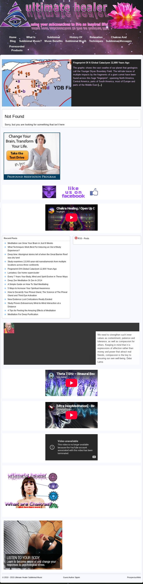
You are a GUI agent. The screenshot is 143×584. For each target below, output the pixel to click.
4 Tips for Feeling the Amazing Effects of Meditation (32, 310)
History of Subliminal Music (75, 38)
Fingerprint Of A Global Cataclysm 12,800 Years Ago (32, 269)
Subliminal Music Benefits (53, 38)
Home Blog (12, 38)
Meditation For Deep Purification (23, 314)
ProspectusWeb (134, 577)
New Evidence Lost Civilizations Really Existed (30, 299)
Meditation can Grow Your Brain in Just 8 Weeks (30, 243)
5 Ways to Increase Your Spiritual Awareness (29, 288)
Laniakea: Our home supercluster (91, 62)
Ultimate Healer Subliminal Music (28, 577)
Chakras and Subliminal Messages (119, 38)
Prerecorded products (16, 47)
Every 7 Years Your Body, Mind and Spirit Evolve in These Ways (38, 276)
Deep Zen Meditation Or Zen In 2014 (25, 280)
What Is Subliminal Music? (30, 38)
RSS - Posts (83, 238)
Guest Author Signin (71, 577)
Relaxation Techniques (96, 38)
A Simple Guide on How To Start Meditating (28, 284)
